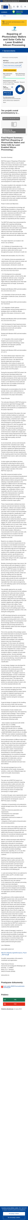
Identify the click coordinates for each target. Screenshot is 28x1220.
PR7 (4, 16)
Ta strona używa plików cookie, (10, 1208)
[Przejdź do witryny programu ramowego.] (14, 29)
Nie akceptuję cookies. (14, 1217)
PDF (15, 1004)
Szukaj (21, 6)
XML (15, 999)
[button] (17, 6)
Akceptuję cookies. (14, 1213)
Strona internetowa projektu (11, 66)
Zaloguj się (14, 6)
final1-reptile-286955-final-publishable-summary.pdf (14, 987)
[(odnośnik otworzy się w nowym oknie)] (6, 6)
